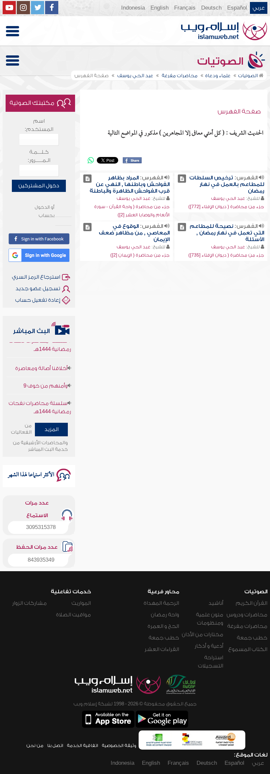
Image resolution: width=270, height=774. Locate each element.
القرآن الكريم (251, 603)
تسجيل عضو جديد (37, 289)
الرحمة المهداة (161, 603)
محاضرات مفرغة (247, 626)
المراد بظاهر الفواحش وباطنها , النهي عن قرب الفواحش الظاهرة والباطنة (130, 184)
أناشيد (215, 603)
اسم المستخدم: (39, 125)
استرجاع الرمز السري (36, 277)
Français (185, 8)
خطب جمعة (252, 638)
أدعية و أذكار (209, 646)
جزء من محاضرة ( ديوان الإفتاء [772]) (226, 206)
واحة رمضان (165, 615)
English (159, 8)
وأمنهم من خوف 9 (45, 380)
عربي (259, 8)
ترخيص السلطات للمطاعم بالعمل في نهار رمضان (226, 184)
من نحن (34, 745)
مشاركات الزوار (29, 603)
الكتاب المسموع (247, 649)
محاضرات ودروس (247, 615)
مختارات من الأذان (202, 634)
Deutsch (211, 8)
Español (237, 8)
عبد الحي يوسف (228, 198)
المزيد (51, 429)
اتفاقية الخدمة (82, 745)
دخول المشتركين (38, 186)
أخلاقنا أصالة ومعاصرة (41, 362)
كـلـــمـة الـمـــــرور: (39, 156)
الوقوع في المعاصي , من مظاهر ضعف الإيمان (134, 232)
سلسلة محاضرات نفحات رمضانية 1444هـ (40, 401)
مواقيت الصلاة (73, 615)
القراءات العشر (162, 649)
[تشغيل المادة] (182, 178)
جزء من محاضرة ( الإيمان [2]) (140, 255)
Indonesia (133, 8)
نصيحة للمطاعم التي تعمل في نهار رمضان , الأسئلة (227, 232)
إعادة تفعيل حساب (37, 300)
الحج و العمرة (163, 626)
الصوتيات (221, 61)
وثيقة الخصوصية (119, 745)
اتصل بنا (55, 745)
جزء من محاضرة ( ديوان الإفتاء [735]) (226, 255)
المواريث (81, 603)
